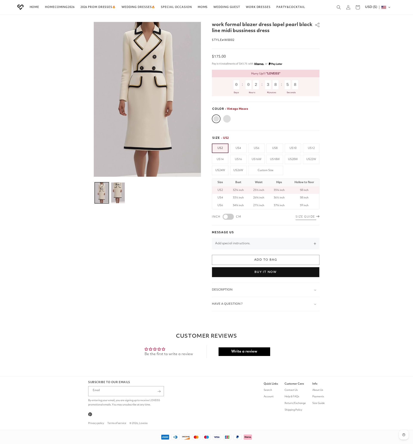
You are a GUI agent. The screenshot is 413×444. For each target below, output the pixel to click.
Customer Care (294, 383)
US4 (238, 148)
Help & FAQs (292, 397)
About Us (317, 390)
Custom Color (227, 118)
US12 (311, 148)
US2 (220, 148)
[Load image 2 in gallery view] (118, 192)
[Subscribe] (159, 391)
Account (269, 397)
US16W (256, 159)
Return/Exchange (295, 403)
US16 (238, 159)
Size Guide (318, 403)
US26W (238, 170)
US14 (220, 159)
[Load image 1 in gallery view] (102, 192)
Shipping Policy (293, 410)
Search (268, 390)
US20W (293, 159)
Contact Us (291, 390)
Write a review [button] (244, 351)
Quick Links (271, 383)
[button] (98, 7)
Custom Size (265, 170)
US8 (274, 148)
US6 (256, 148)
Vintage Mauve (216, 118)
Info (314, 383)
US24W (220, 170)
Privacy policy (96, 423)
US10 (293, 148)
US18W (275, 159)
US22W (311, 159)
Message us (223, 232)
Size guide (306, 216)
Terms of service (116, 423)
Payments (318, 397)
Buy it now (265, 272)
